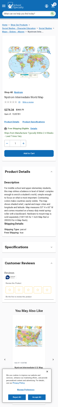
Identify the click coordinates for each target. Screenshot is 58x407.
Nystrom (18, 92)
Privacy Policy (19, 383)
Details (33, 128)
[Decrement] (7, 143)
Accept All (36, 397)
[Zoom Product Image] (49, 52)
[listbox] (29, 360)
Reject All (17, 397)
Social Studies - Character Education (19, 28)
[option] (29, 360)
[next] (53, 360)
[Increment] (23, 143)
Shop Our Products (19, 25)
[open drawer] (4, 6)
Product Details (11, 122)
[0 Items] (53, 6)
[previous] (5, 360)
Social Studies (45, 28)
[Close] (47, 371)
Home (4, 25)
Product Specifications (34, 122)
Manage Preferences (25, 390)
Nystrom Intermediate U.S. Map (29, 367)
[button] (46, 6)
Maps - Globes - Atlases (13, 32)
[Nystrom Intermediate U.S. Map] (29, 338)
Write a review (28, 102)
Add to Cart (29, 153)
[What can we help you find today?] (52, 13)
